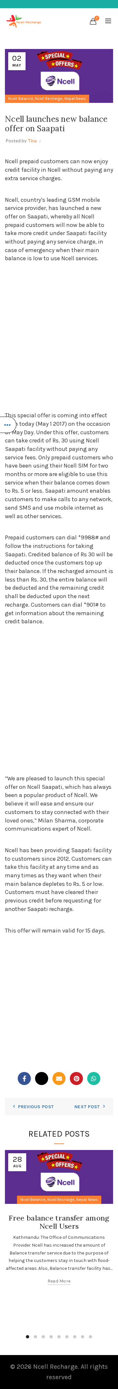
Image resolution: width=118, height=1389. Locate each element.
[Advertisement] (59, 337)
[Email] (59, 1078)
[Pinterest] (76, 1078)
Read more (59, 1281)
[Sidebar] (8, 425)
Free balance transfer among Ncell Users (59, 1222)
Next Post (87, 1107)
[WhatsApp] (93, 1078)
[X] (41, 1078)
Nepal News (75, 98)
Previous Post (36, 1107)
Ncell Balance (20, 98)
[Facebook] (24, 1078)
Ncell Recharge (48, 98)
